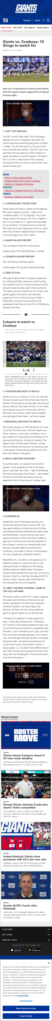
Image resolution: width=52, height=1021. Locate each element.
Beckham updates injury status (19, 197)
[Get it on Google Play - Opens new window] (34, 951)
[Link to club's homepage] (5, 19)
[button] (26, 113)
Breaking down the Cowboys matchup (22, 181)
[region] (26, 990)
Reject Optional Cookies (26, 1008)
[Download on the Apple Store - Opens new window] (16, 950)
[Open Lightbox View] (26, 363)
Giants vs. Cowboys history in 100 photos (24, 190)
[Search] (43, 20)
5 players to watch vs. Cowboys (19, 323)
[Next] (33, 369)
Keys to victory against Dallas (18, 177)
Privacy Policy (23, 995)
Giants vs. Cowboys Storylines (19, 184)
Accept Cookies (26, 1016)
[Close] (49, 963)
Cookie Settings (26, 1001)
